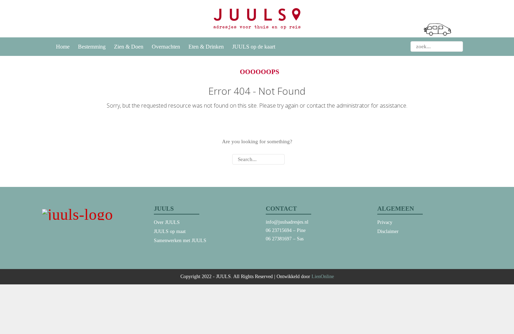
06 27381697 (279, 238)
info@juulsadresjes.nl (287, 222)
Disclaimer (388, 231)
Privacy (384, 222)
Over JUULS (167, 222)
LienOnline (323, 276)
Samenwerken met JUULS (180, 240)
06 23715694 (279, 230)
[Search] (458, 46)
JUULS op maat (170, 231)
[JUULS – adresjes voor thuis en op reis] (257, 18)
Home (63, 47)
